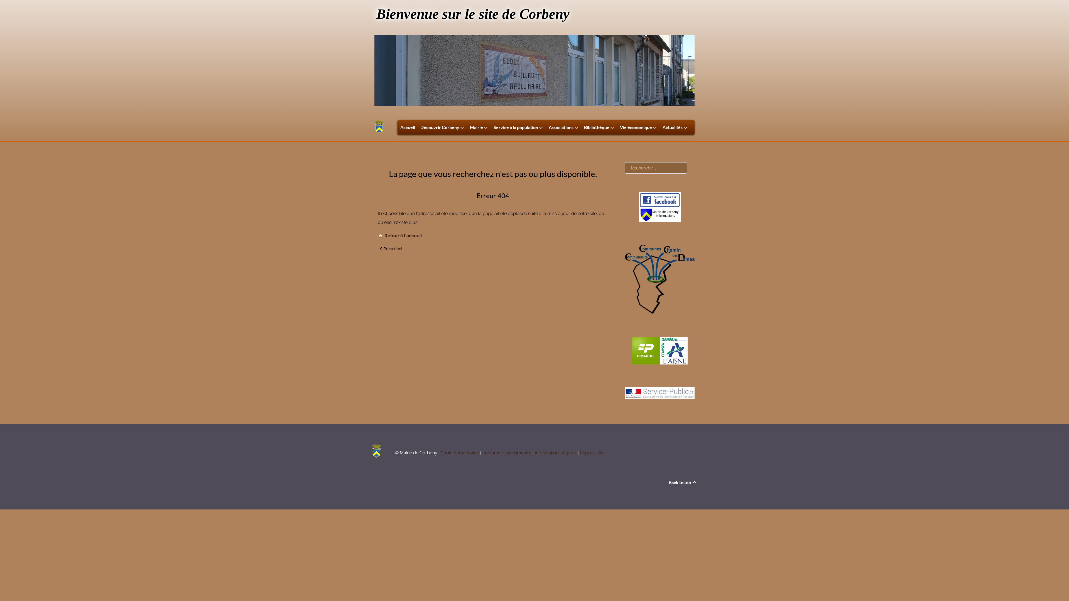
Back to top (680, 482)
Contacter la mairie (459, 452)
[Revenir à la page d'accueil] (379, 127)
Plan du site (592, 452)
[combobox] (656, 168)
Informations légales (556, 452)
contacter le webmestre (506, 452)
